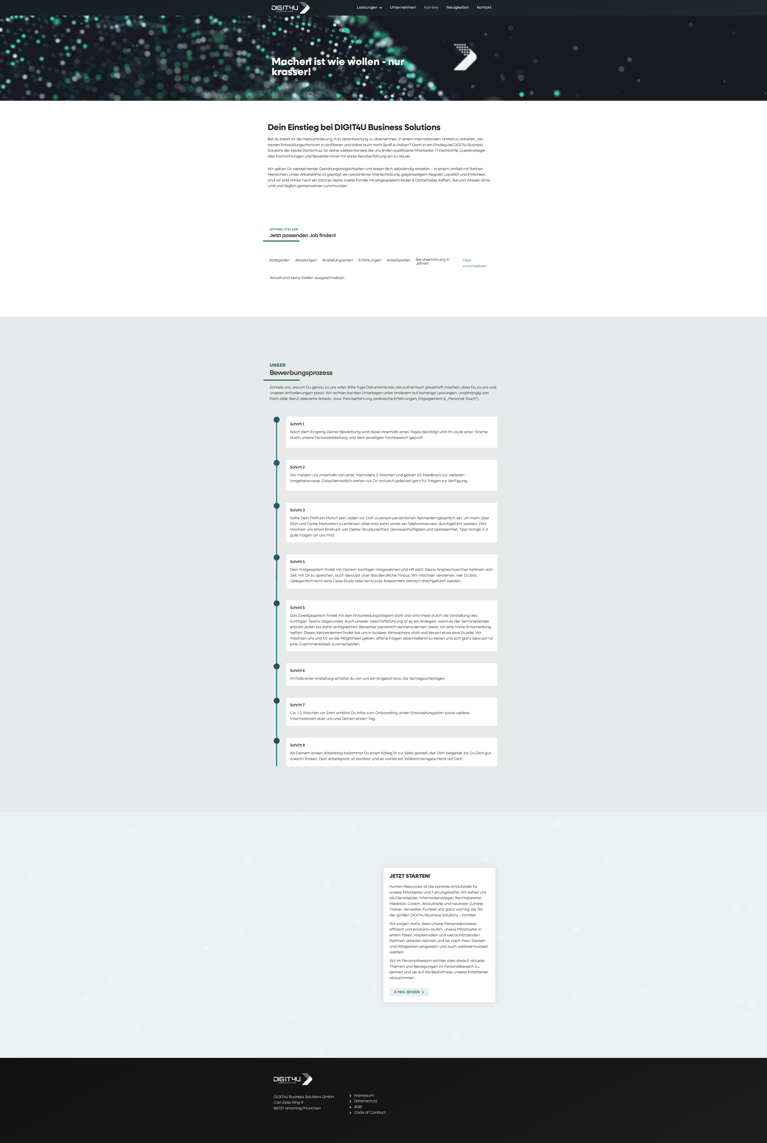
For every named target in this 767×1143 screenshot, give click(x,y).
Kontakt (484, 8)
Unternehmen (403, 8)
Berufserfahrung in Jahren (433, 262)
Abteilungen (306, 260)
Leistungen (367, 8)
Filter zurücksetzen (475, 263)
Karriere (431, 8)
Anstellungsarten (337, 260)
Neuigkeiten (458, 8)
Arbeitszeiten (398, 260)
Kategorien (280, 260)
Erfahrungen (369, 260)
